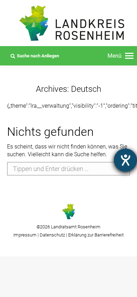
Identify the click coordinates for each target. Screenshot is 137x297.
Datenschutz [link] (52, 235)
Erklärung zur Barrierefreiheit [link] (95, 235)
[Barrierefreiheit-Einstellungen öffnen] (125, 160)
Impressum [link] (25, 235)
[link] (120, 56)
